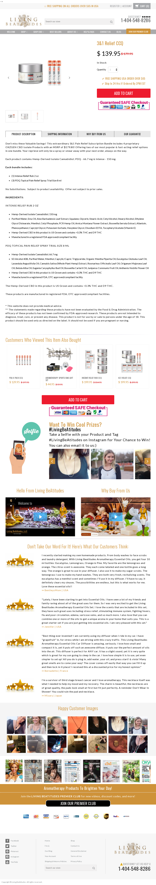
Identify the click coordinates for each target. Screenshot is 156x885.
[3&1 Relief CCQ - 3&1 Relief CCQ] (39, 74)
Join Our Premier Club (138, 31)
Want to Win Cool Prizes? (75, 424)
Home (47, 841)
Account (127, 6)
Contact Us (105, 31)
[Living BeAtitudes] (23, 19)
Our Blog (48, 851)
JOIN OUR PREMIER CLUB (78, 803)
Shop (23, 31)
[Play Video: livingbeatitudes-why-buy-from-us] (115, 517)
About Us (71, 31)
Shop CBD (38, 31)
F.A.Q (47, 846)
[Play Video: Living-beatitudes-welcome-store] (40, 517)
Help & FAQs (89, 31)
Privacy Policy (76, 861)
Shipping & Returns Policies (56, 861)
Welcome (11, 31)
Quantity (101, 69)
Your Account (50, 856)
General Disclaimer (79, 851)
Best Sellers (55, 31)
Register (115, 6)
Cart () (144, 6)
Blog (119, 31)
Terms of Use (76, 856)
